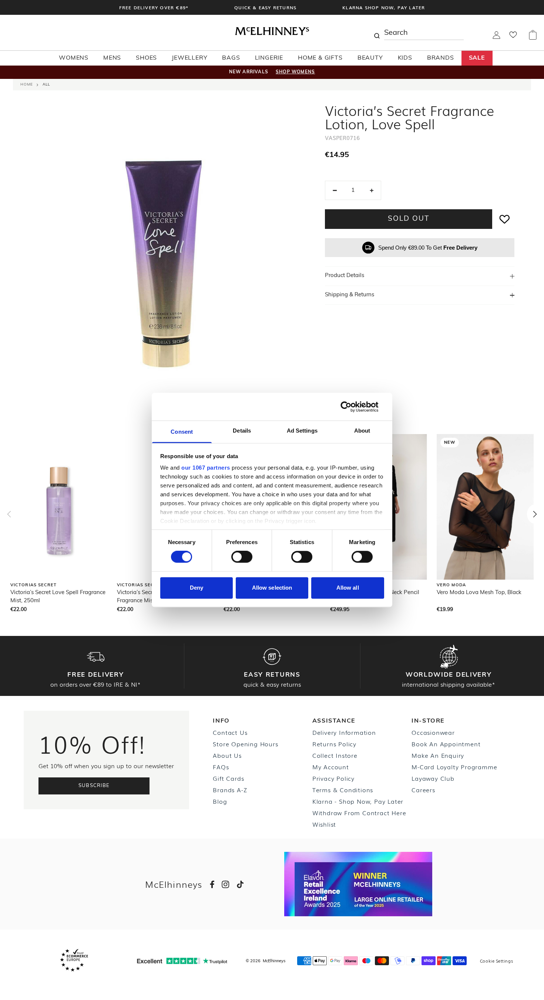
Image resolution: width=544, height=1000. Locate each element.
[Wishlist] (513, 37)
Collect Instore (334, 755)
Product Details (344, 276)
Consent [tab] (182, 432)
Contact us (230, 732)
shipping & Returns (349, 295)
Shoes (146, 58)
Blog (220, 801)
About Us (227, 755)
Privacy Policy (333, 778)
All (46, 85)
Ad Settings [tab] (302, 430)
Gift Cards (228, 778)
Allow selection (272, 587)
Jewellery (189, 58)
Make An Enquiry (438, 755)
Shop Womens (295, 72)
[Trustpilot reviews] (182, 961)
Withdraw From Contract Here (359, 812)
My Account (330, 766)
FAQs (221, 766)
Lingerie (269, 58)
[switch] (241, 557)
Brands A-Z (230, 789)
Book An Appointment (446, 743)
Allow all (347, 587)
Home (26, 85)
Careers (423, 789)
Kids (405, 58)
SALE (477, 58)
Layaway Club (433, 778)
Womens (73, 58)
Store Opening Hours (245, 743)
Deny (196, 587)
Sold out (408, 219)
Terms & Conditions (342, 789)
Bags (231, 58)
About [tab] (362, 430)
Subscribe (94, 785)
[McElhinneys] (272, 34)
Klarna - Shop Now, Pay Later (357, 801)
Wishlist (324, 824)
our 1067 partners (205, 467)
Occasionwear (433, 732)
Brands (440, 58)
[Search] (376, 32)
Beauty (370, 58)
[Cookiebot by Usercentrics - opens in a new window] (351, 406)
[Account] (496, 37)
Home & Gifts (320, 58)
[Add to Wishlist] (504, 219)
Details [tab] (242, 430)
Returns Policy (334, 743)
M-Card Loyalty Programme (454, 766)
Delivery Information (344, 732)
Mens (112, 58)
